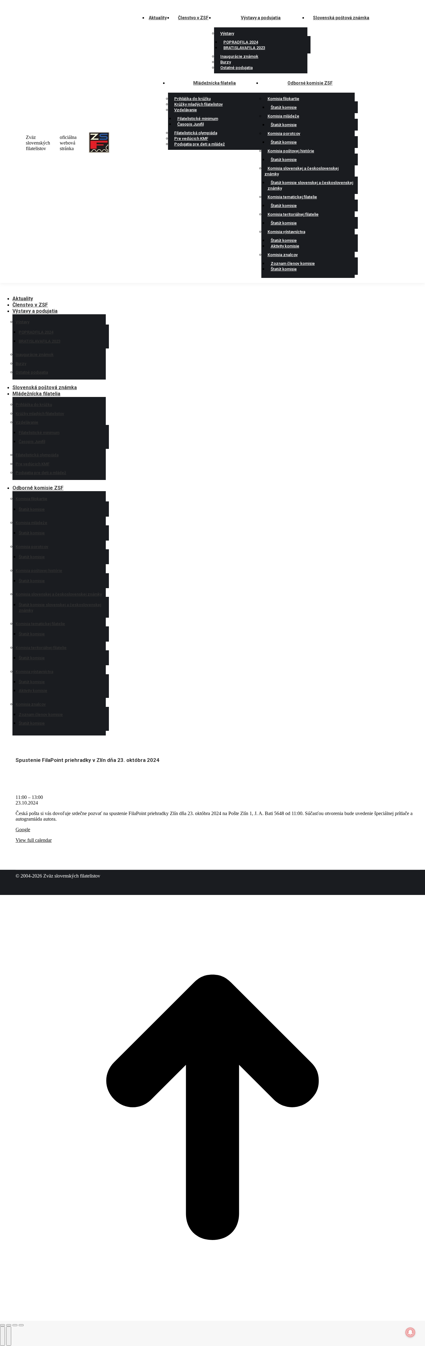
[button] (51, 289)
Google (23, 829)
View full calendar (34, 840)
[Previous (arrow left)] (2, 1336)
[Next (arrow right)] (8, 1336)
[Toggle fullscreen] (14, 1325)
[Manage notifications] (410, 1332)
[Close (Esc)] (2, 1325)
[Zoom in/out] (21, 1325)
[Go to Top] (212, 1318)
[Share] (8, 1325)
